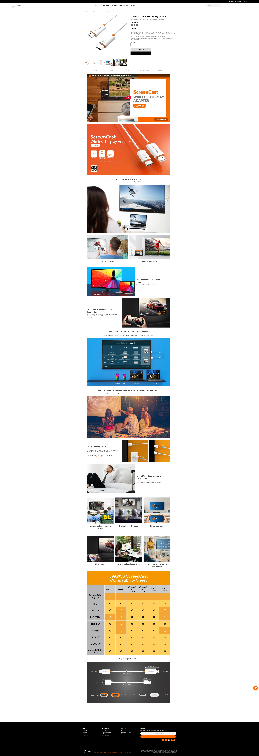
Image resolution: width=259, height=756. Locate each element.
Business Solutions (106, 735)
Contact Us (123, 733)
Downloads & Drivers (126, 732)
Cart (246, 1)
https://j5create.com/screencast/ (94, 456)
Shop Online (105, 730)
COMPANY (114, 5)
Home (84, 11)
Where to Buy (86, 730)
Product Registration (106, 732)
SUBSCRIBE (158, 737)
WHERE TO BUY (105, 5)
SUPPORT (132, 5)
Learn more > (175, 752)
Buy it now (141, 53)
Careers (85, 732)
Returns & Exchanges (106, 733)
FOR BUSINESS (124, 5)
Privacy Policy (96, 752)
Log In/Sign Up (240, 1)
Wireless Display (90, 11)
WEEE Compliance (87, 736)
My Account (124, 730)
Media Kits (85, 735)
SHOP (96, 5)
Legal (121, 752)
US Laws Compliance (127, 752)
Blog (84, 733)
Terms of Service (103, 752)
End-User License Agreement (113, 752)
